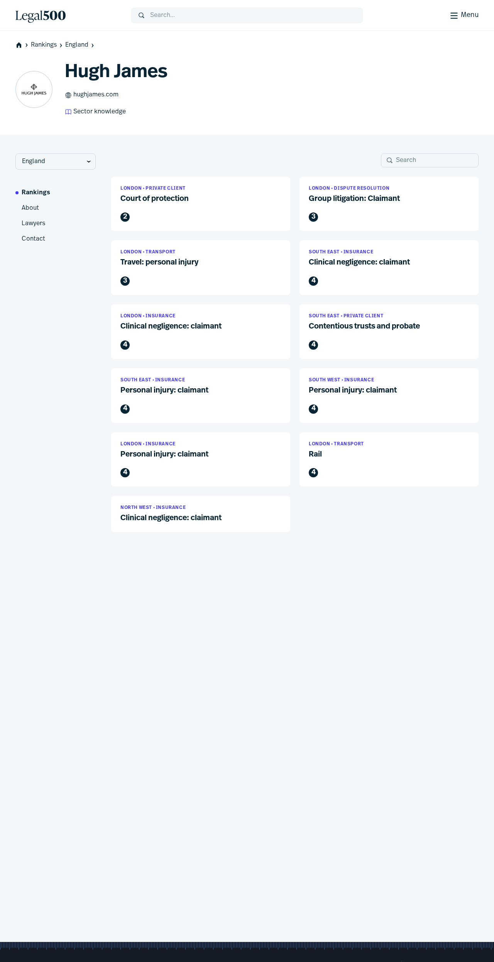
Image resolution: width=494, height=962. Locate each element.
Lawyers (33, 224)
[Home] (67, 15)
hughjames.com (95, 95)
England (76, 45)
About (30, 208)
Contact (33, 239)
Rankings (44, 45)
